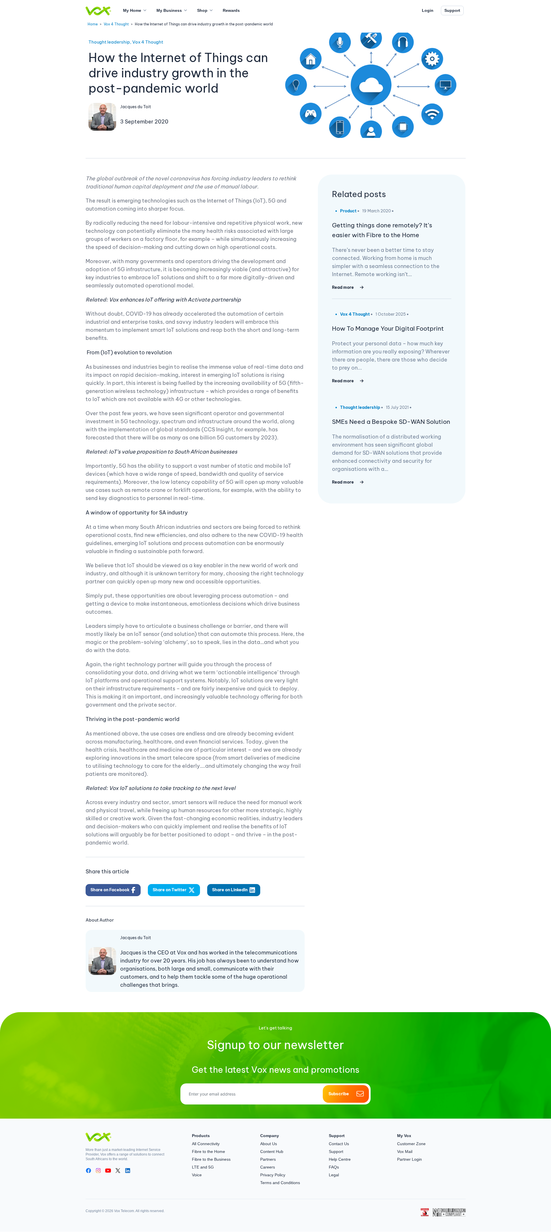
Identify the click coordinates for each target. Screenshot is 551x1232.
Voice (197, 1175)
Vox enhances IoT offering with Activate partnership (175, 299)
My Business (169, 10)
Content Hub (271, 1151)
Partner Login (409, 1159)
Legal (334, 1175)
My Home (132, 10)
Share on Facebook (109, 889)
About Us (268, 1143)
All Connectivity (206, 1143)
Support (452, 10)
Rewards (231, 10)
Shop (202, 10)
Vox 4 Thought (116, 24)
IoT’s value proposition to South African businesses (173, 451)
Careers (267, 1167)
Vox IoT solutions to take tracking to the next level (172, 788)
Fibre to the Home (208, 1151)
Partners (268, 1159)
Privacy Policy (272, 1175)
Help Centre (340, 1159)
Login (427, 10)
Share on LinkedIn (230, 889)
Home (93, 24)
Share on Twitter (169, 889)
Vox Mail (404, 1151)
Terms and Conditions (280, 1182)
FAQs (334, 1167)
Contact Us (339, 1143)
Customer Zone (411, 1143)
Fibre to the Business (211, 1159)
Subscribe (339, 1093)
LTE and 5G (203, 1167)
